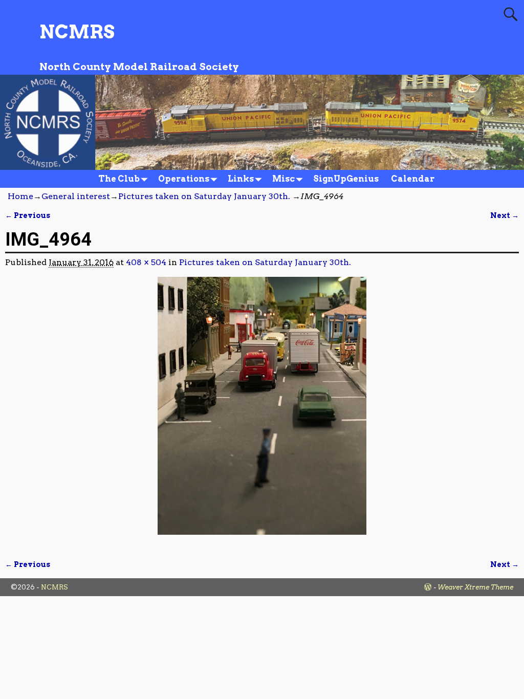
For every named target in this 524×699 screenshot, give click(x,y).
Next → (504, 215)
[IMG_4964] (262, 412)
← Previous (27, 215)
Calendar (412, 179)
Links (241, 179)
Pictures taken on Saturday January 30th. (204, 196)
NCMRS (77, 31)
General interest (75, 196)
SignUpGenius (346, 179)
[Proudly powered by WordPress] (428, 587)
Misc (283, 179)
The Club (119, 179)
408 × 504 (146, 262)
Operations (183, 179)
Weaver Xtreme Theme (475, 587)
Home (20, 196)
